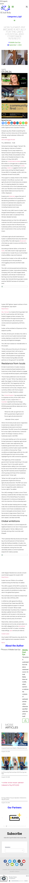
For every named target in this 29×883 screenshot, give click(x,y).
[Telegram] (16, 864)
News (3, 642)
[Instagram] (19, 861)
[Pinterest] (14, 123)
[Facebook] (3, 123)
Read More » (5, 308)
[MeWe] (17, 123)
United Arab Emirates (13, 161)
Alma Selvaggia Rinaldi (8, 139)
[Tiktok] (21, 864)
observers (12, 196)
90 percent (23, 241)
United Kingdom (9, 395)
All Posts (25, 720)
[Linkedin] (11, 123)
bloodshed (22, 626)
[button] (12, 6)
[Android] (12, 864)
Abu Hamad (5, 312)
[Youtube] (23, 861)
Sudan (22, 165)
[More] (26, 123)
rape (11, 630)
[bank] (14, 118)
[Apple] (7, 864)
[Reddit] (8, 123)
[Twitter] (6, 123)
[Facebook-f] (5, 861)
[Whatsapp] (23, 123)
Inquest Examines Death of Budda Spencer (14, 748)
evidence (9, 168)
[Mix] (20, 123)
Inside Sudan (5, 634)
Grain (3, 250)
